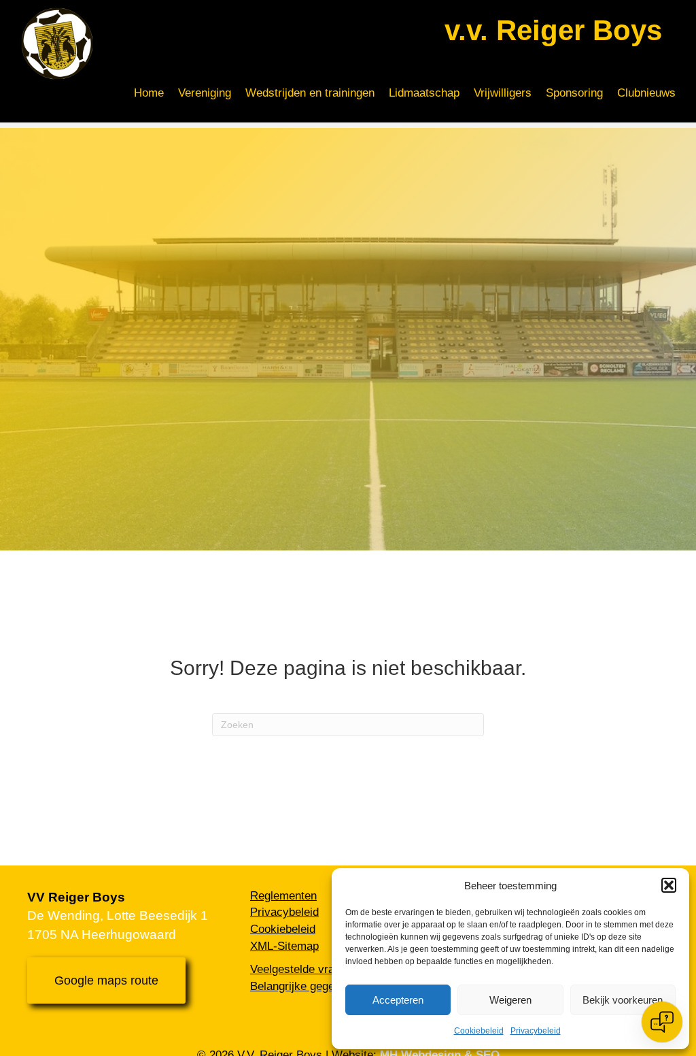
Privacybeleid (535, 1031)
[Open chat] (662, 1022)
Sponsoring (574, 92)
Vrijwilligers (503, 92)
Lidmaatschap (424, 92)
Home (149, 92)
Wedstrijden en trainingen (310, 92)
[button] (669, 885)
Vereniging (204, 92)
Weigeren (510, 1000)
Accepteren (397, 1000)
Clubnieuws (646, 92)
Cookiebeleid (479, 1031)
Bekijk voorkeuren (622, 1000)
